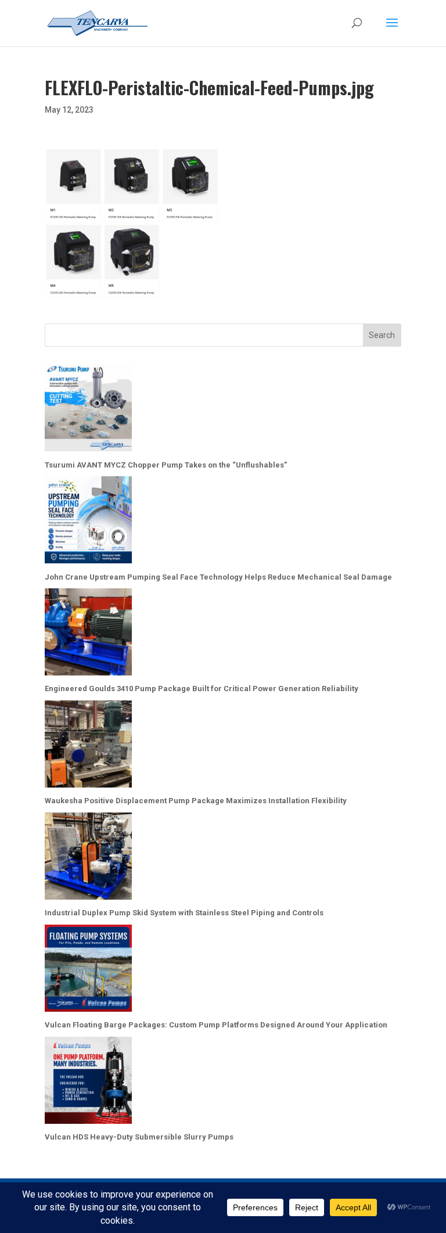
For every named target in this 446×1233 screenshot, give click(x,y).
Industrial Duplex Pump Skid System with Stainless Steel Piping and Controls (184, 912)
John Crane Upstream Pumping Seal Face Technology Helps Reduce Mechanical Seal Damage (218, 577)
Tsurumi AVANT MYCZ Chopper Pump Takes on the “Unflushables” (166, 465)
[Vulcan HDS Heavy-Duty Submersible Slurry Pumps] (88, 1083)
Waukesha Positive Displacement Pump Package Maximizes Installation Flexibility (196, 800)
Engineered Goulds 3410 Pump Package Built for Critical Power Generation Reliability (201, 688)
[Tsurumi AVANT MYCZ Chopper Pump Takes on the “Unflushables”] (88, 410)
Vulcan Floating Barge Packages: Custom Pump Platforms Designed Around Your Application (216, 1024)
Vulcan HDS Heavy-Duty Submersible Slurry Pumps (139, 1137)
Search (382, 335)
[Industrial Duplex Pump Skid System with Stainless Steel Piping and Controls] (88, 859)
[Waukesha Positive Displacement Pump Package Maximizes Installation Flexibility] (88, 746)
